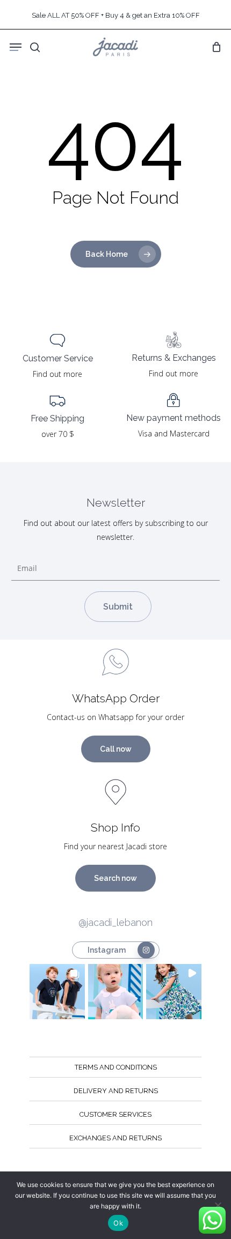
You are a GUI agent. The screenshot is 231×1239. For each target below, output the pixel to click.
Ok (118, 1223)
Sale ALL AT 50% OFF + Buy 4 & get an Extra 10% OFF (116, 15)
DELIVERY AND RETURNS (116, 1091)
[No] (217, 1205)
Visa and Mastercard (174, 433)
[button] (57, 991)
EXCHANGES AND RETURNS (115, 1138)
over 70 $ (57, 434)
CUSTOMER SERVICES (115, 1114)
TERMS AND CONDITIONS (116, 1067)
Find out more (57, 374)
